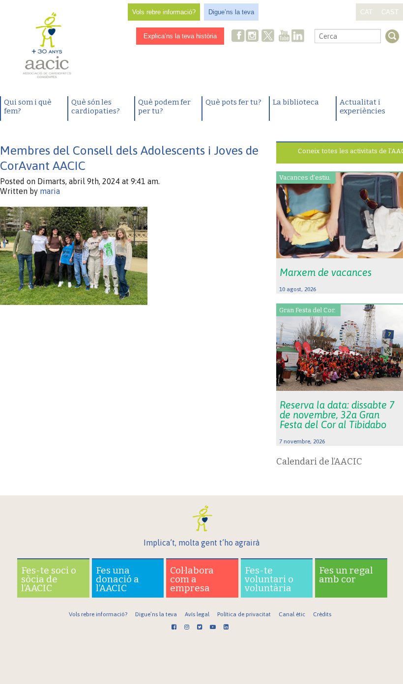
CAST (390, 12)
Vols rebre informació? (164, 12)
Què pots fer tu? (233, 102)
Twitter (267, 36)
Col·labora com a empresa (192, 579)
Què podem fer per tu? (164, 106)
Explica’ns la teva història (180, 36)
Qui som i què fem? (28, 106)
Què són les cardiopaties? (95, 106)
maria (50, 191)
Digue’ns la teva (231, 12)
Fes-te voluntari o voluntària (269, 579)
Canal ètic (292, 614)
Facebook (238, 36)
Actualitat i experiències (362, 106)
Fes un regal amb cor (346, 575)
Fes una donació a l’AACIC (117, 579)
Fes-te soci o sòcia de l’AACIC (48, 579)
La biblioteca (296, 102)
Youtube (284, 36)
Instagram (253, 36)
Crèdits (322, 614)
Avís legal (197, 614)
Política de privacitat (244, 614)
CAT (366, 12)
